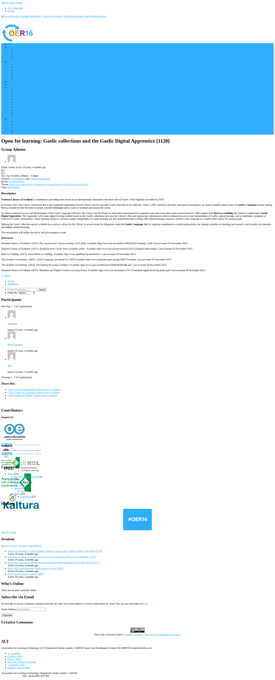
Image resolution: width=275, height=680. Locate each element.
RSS (145, 603)
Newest (5, 545)
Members (13, 284)
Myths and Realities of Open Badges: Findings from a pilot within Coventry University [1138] (55, 551)
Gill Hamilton (18, 178)
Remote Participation (24, 67)
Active (14, 545)
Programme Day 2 (23, 56)
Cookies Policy (15, 656)
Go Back (5, 275)
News (11, 473)
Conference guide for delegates (29, 127)
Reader (11, 479)
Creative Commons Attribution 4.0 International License (152, 634)
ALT (10, 366)
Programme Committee (25, 98)
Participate (13, 61)
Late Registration (22, 133)
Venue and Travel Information (29, 104)
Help (10, 118)
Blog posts (19, 485)
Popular (23, 545)
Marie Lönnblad (15, 344)
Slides (17, 493)
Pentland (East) (16, 181)
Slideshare (25, 496)
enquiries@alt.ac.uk (11, 676)
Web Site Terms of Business (22, 662)
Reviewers (19, 101)
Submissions (20, 110)
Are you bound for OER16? (28, 70)
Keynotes (19, 50)
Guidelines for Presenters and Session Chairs (36, 130)
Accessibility (14, 653)
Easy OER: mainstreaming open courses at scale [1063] (35, 568)
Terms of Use (21, 107)
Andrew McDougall (40, 178)
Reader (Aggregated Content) (29, 73)
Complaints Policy (17, 664)
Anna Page (12, 323)
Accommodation (22, 113)
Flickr (23, 491)
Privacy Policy (15, 659)
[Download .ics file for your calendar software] (3, 173)
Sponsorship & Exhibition (27, 96)
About (11, 87)
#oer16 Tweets (8, 532)
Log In (11, 11)
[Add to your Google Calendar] (3, 170)
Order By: (13, 292)
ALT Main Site (15, 8)
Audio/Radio (20, 482)
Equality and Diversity (19, 667)
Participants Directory (25, 64)
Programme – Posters (24, 58)
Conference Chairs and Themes (30, 90)
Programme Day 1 (23, 53)
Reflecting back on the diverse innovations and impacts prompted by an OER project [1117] (54, 562)
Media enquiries (22, 93)
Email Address (9, 609)
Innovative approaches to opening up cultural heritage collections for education (49, 184)
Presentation (14, 187)
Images (17, 488)
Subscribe (7, 615)
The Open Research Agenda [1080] (25, 574)
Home (11, 44)
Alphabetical (34, 545)
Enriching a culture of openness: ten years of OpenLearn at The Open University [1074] (52, 557)
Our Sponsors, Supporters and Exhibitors (28, 81)
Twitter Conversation (24, 76)
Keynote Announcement (26, 476)
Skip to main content (11, 2)
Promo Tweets (21, 78)
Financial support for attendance (30, 116)
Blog (10, 84)
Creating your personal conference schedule (36, 124)
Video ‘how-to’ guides (25, 121)
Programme (13, 47)
